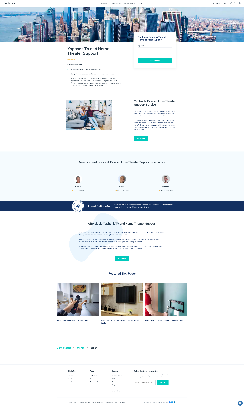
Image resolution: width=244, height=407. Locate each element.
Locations (71, 382)
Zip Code (141, 46)
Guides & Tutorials (118, 388)
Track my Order (117, 376)
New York (80, 347)
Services (70, 376)
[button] (240, 403)
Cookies (122, 402)
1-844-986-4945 (220, 3)
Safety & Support (97, 402)
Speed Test (115, 382)
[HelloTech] (9, 3)
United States (64, 347)
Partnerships (94, 376)
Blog (113, 385)
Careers (92, 379)
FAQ (113, 379)
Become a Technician (96, 382)
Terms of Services (84, 402)
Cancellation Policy (111, 402)
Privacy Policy (72, 402)
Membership (72, 379)
